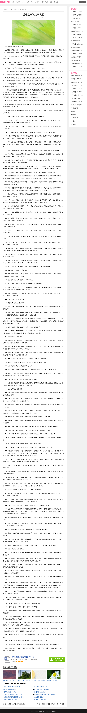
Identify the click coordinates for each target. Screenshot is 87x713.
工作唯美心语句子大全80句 (79, 18)
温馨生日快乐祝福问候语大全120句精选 (53, 704)
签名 (51, 2)
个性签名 (73, 121)
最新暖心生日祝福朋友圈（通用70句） (45, 694)
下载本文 (43, 18)
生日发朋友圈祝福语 (9, 689)
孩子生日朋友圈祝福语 (41, 687)
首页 (13, 2)
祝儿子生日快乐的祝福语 (41, 689)
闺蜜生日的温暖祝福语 (10, 699)
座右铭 (56, 2)
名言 (27, 2)
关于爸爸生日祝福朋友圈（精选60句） (18, 704)
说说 (46, 2)
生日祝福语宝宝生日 (40, 692)
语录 (32, 2)
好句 (23, 2)
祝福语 (18, 2)
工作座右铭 (74, 117)
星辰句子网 (41, 711)
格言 (42, 2)
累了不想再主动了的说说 (78, 60)
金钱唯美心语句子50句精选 (79, 28)
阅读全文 (38, 18)
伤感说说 (73, 114)
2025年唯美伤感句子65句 (78, 101)
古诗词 (37, 2)
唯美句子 (73, 111)
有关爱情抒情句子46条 (77, 79)
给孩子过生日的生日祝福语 (11, 687)
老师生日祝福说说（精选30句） (13, 694)
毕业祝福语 (74, 108)
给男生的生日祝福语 (40, 699)
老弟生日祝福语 (39, 697)
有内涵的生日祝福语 (9, 692)
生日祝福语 (23, 9)
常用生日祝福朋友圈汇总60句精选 (13, 697)
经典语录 (73, 124)
